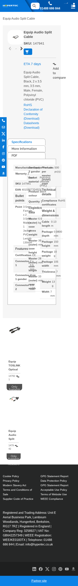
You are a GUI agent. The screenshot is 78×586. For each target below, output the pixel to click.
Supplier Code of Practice (18, 498)
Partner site (39, 580)
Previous (10, 49)
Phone (3, 120)
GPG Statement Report (54, 476)
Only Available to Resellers (28, 51)
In (3, 140)
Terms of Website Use (54, 494)
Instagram (3, 153)
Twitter (3, 133)
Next (21, 49)
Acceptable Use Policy (54, 489)
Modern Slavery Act (14, 485)
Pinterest (3, 160)
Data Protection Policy (54, 480)
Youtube (3, 166)
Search (34, 6)
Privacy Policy (11, 480)
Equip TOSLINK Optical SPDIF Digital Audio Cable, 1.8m (14, 366)
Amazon (3, 173)
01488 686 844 (50, 8)
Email (3, 127)
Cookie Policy (11, 476)
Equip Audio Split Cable (12, 435)
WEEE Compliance (52, 498)
